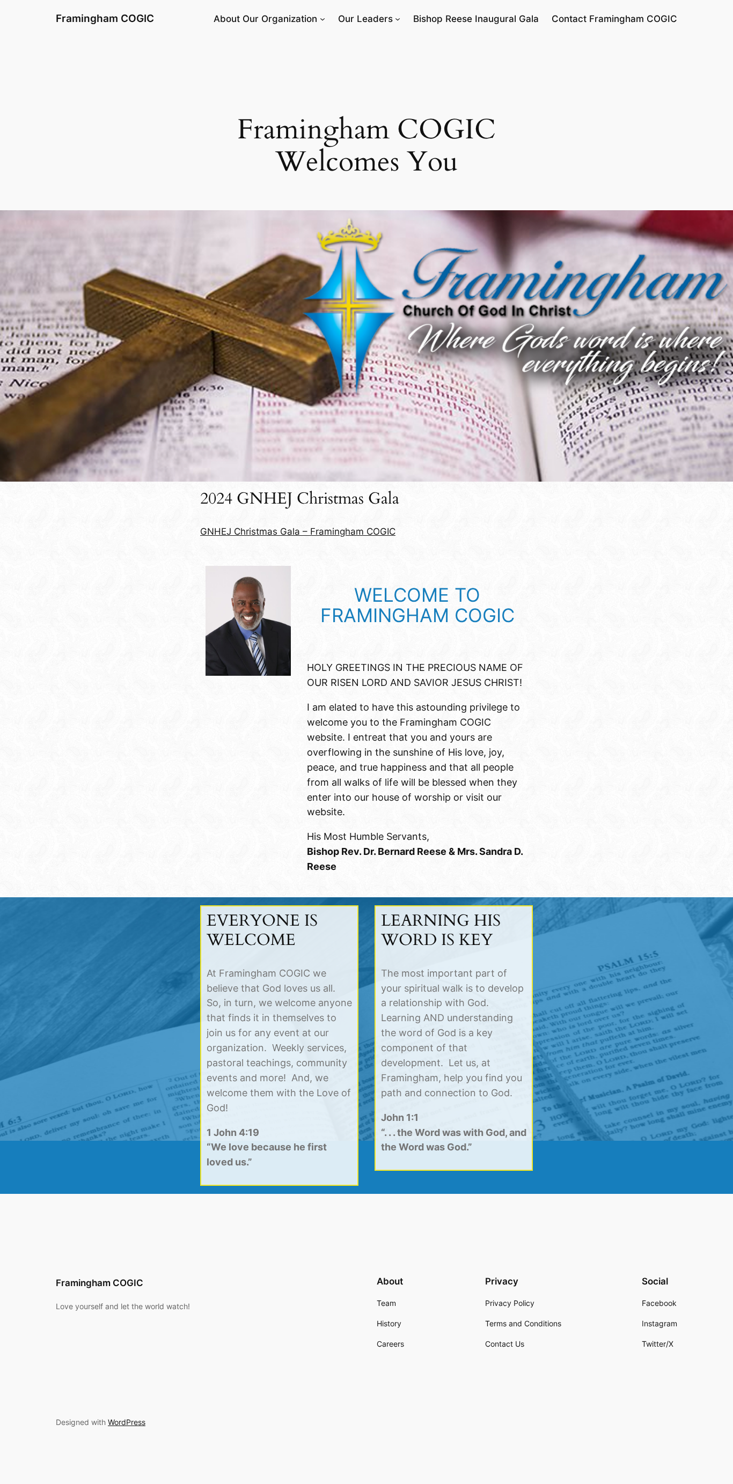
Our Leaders (365, 18)
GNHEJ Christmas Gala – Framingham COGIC (297, 531)
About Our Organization (265, 18)
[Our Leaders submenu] (397, 18)
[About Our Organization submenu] (322, 18)
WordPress (126, 1422)
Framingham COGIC (105, 18)
